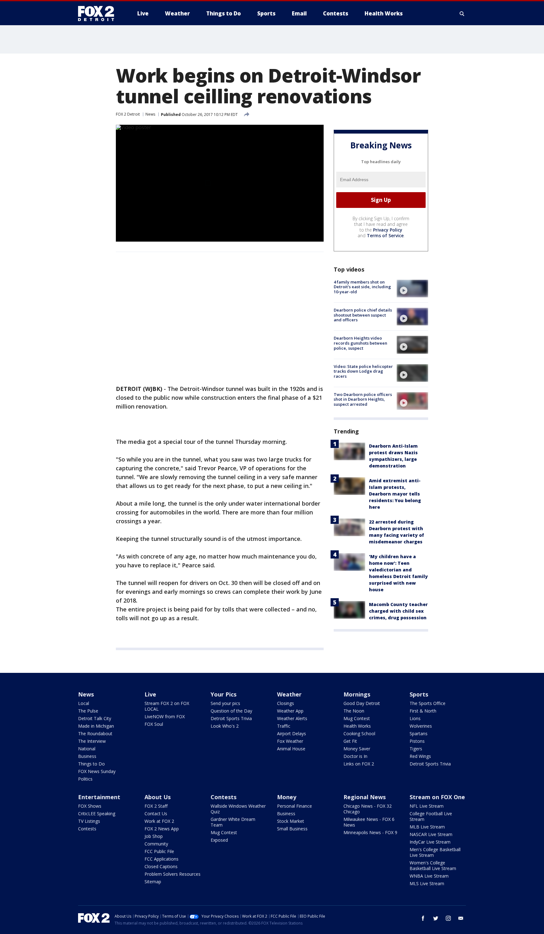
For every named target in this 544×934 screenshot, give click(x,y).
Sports (419, 694)
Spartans (419, 733)
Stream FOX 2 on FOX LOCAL (166, 706)
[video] (412, 288)
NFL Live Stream (427, 806)
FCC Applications (161, 859)
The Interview (92, 741)
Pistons (417, 741)
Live (150, 694)
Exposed (219, 840)
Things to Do (91, 764)
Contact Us (155, 814)
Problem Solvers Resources (172, 874)
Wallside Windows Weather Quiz (238, 809)
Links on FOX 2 (358, 764)
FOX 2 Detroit (128, 114)
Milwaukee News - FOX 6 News (368, 822)
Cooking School (359, 733)
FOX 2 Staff (155, 806)
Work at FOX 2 (159, 821)
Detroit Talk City (94, 718)
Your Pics (223, 694)
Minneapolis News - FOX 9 (370, 832)
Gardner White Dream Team (233, 822)
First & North (423, 711)
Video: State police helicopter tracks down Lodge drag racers (363, 371)
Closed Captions (161, 866)
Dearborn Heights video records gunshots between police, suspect (360, 343)
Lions (415, 718)
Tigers (416, 749)
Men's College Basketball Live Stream (435, 852)
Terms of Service (385, 235)
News (150, 114)
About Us (157, 797)
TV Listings (89, 821)
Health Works (357, 726)
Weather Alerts (292, 718)
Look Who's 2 (225, 726)
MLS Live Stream (427, 883)
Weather (289, 694)
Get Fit (350, 741)
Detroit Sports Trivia (231, 718)
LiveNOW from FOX (164, 716)
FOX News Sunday (97, 771)
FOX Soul (153, 724)
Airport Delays (291, 733)
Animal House (291, 749)
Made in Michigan (96, 726)
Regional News (364, 797)
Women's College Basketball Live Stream (433, 865)
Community (156, 844)
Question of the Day (231, 711)
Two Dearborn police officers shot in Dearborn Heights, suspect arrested (363, 399)
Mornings (356, 694)
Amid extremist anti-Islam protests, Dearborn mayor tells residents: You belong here (395, 494)
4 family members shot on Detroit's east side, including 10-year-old (362, 287)
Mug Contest (356, 718)
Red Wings (420, 756)
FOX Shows (89, 806)
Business (87, 756)
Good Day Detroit (361, 703)
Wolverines (421, 726)
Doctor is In (355, 756)
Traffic (283, 726)
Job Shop (153, 836)
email (461, 918)
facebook (423, 918)
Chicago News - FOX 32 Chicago (367, 809)
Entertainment (99, 797)
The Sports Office (427, 703)
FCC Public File (159, 851)
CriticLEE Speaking (96, 814)
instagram (448, 918)
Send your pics (225, 703)
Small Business (292, 829)
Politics (85, 779)
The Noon (353, 711)
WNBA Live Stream (429, 876)
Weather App (290, 711)
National (86, 749)
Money (286, 797)
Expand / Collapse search (462, 13)
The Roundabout (95, 733)
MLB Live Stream (427, 827)
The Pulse (88, 711)
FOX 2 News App (161, 829)
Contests (87, 829)
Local (83, 703)
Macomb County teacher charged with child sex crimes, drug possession (398, 611)
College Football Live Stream (431, 816)
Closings (285, 703)
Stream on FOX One (437, 797)
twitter (436, 918)
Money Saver (356, 749)
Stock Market (290, 821)
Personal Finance (294, 806)
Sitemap (152, 882)
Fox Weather (290, 741)
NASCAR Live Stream (431, 834)
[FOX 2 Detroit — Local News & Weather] (99, 13)
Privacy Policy (387, 230)
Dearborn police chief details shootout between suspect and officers (363, 315)
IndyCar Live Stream (430, 842)
